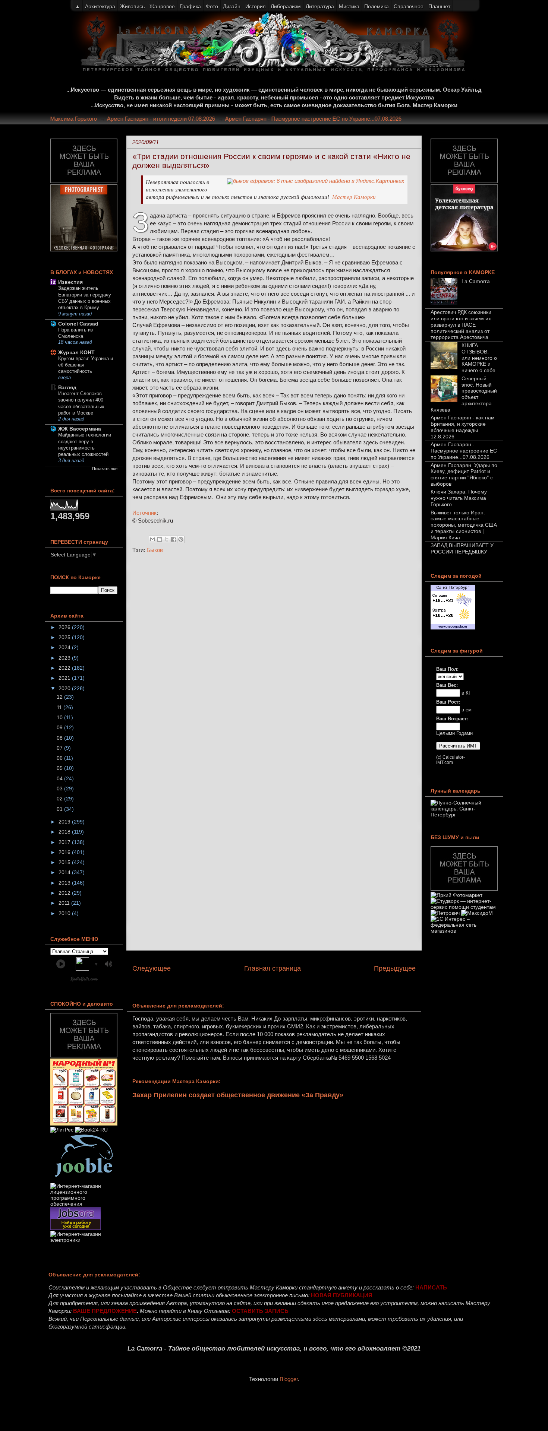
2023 (65, 658)
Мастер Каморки (354, 197)
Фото (212, 6)
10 (60, 717)
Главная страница (272, 968)
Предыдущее (395, 968)
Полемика (376, 6)
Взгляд (67, 387)
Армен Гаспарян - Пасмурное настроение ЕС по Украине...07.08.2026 (325, 118)
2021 (65, 678)
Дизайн (231, 6)
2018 (65, 832)
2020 (65, 688)
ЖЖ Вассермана (79, 429)
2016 (65, 852)
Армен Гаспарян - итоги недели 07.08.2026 (173, 118)
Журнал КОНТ (76, 352)
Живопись (132, 6)
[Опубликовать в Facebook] (173, 539)
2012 (65, 893)
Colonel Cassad (78, 324)
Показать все (104, 468)
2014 (65, 872)
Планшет (439, 6)
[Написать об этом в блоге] (159, 539)
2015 (65, 862)
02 (60, 799)
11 (60, 707)
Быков (155, 550)
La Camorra (476, 281)
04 (60, 778)
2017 (65, 842)
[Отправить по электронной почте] (152, 539)
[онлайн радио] (84, 981)
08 (60, 738)
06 (60, 758)
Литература (320, 6)
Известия (70, 282)
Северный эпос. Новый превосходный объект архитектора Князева (464, 394)
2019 (65, 822)
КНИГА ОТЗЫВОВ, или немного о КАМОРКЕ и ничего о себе (479, 357)
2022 (65, 668)
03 (60, 788)
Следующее (151, 968)
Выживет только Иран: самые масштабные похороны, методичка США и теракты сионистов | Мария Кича (464, 525)
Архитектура (100, 6)
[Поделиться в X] (166, 539)
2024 (65, 647)
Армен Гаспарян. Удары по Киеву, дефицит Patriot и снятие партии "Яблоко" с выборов (464, 474)
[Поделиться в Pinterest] (181, 539)
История (255, 6)
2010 (65, 913)
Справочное (408, 6)
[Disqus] (274, 659)
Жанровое (162, 6)
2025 (65, 637)
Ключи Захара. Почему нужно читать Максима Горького (459, 498)
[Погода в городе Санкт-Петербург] (453, 628)
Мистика (349, 6)
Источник (144, 513)
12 (60, 697)
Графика (190, 6)
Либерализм (286, 6)
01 (60, 809)
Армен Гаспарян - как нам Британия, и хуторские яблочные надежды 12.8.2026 (463, 427)
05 (60, 768)
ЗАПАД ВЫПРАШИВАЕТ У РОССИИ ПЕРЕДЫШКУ (462, 548)
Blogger (289, 1379)
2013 (65, 883)
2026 (65, 627)
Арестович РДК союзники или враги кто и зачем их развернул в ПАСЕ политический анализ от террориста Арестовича (461, 324)
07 (60, 748)
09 (60, 727)
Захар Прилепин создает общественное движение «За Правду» (237, 1095)
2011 (65, 903)
